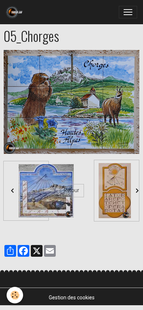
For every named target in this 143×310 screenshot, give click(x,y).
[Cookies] (15, 295)
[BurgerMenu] (128, 12)
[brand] (15, 12)
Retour (71, 190)
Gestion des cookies (72, 297)
